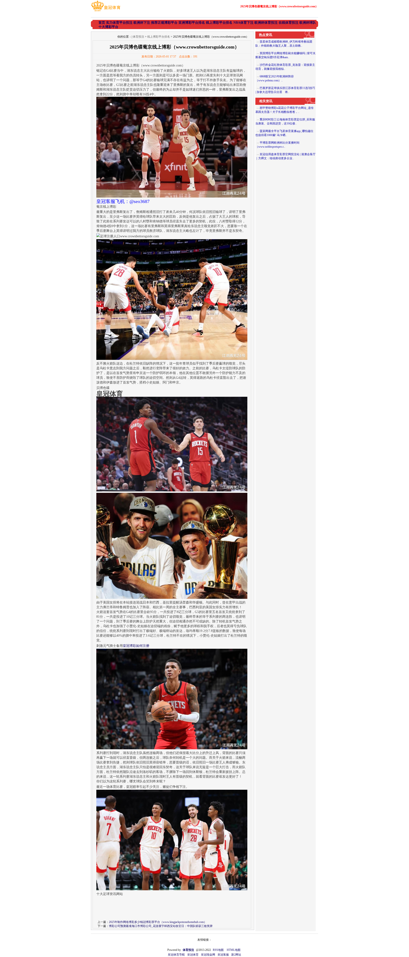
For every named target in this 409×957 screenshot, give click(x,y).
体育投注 (138, 36)
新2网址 (236, 954)
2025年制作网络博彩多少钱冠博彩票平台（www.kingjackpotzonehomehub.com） (158, 922)
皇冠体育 (193, 954)
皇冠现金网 (208, 954)
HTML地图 (233, 950)
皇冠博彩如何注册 (136, 646)
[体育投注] (105, 11)
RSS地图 (218, 950)
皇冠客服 (223, 954)
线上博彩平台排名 (158, 36)
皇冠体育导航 (176, 954)
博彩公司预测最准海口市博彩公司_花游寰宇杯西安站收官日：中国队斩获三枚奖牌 (161, 926)
